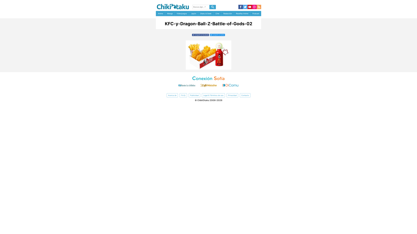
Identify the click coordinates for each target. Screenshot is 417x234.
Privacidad (232, 95)
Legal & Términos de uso (213, 95)
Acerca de (172, 95)
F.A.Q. (183, 95)
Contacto (245, 95)
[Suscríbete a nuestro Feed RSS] (259, 7)
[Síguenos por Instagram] (254, 7)
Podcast (255, 13)
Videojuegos (182, 13)
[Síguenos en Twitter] (245, 7)
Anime (160, 13)
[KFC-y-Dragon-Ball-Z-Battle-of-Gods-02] (208, 69)
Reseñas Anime (242, 13)
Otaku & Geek (205, 13)
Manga (170, 13)
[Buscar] (212, 7)
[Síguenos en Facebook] (240, 7)
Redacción (227, 13)
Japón (193, 13)
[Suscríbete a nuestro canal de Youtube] (249, 7)
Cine (217, 13)
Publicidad (194, 95)
